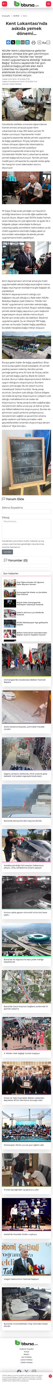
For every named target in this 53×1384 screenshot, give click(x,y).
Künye (26, 1352)
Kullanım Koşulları (27, 1349)
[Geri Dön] (4, 3)
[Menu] (48, 3)
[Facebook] (19, 1371)
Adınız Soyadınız (12, 507)
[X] (26, 1371)
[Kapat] (50, 1376)
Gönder (7, 552)
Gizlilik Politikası (26, 1362)
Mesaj (5, 517)
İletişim (26, 1354)
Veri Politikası (26, 1357)
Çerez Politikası (26, 1360)
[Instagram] (34, 1371)
